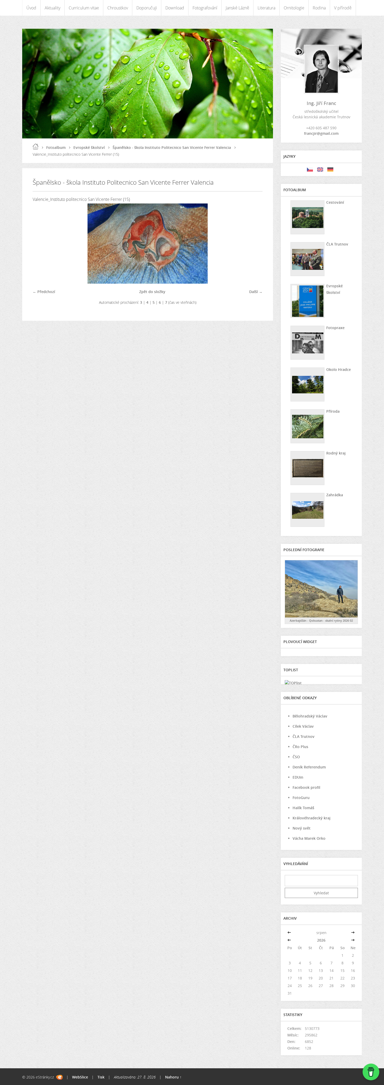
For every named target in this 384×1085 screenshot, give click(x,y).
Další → (256, 291)
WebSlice (80, 1077)
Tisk (100, 1077)
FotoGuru (301, 797)
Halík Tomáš (303, 807)
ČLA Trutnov (337, 244)
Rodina (319, 8)
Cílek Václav (303, 726)
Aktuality (52, 8)
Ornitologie (294, 8)
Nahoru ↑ (173, 1077)
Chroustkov (117, 8)
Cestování (335, 202)
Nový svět (302, 828)
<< (290, 932)
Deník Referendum (309, 767)
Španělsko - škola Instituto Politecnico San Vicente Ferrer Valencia (172, 147)
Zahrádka (334, 494)
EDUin (298, 777)
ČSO (296, 756)
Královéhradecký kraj (311, 817)
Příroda (333, 411)
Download (174, 8)
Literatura (266, 8)
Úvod (31, 8)
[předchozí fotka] (41, 243)
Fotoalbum (56, 147)
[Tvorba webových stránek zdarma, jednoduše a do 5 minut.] (59, 1077)
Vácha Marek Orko (309, 838)
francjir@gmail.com (321, 133)
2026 (321, 940)
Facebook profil (306, 787)
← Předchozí (44, 291)
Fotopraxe (335, 327)
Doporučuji (146, 8)
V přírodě (343, 8)
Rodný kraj (336, 453)
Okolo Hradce (338, 369)
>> (353, 932)
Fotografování (205, 8)
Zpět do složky (152, 291)
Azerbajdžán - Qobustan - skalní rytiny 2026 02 (321, 620)
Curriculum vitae (84, 8)
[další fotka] (254, 243)
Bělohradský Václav (310, 716)
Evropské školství (89, 147)
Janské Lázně (237, 8)
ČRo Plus (300, 746)
